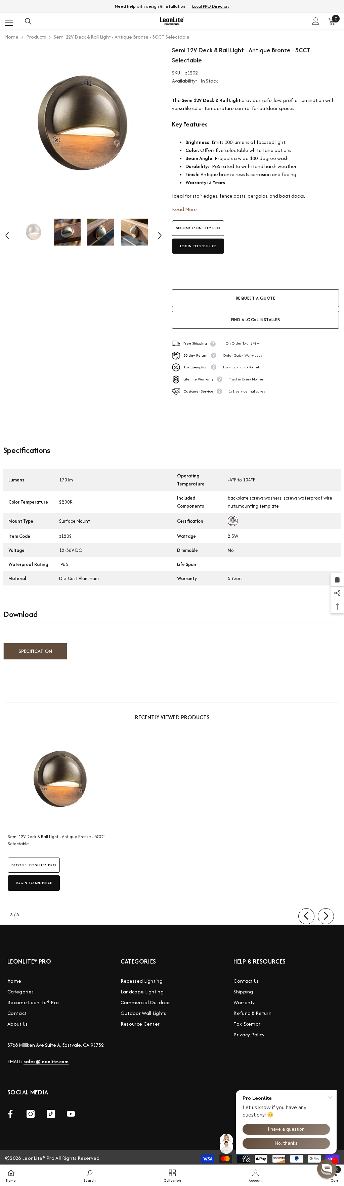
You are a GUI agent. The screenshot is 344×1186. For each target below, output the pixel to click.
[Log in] (315, 21)
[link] (89, 1175)
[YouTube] (70, 1113)
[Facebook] (10, 1113)
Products (36, 36)
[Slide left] (306, 916)
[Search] (28, 21)
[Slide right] (326, 916)
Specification (35, 651)
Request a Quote (255, 298)
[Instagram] (30, 1113)
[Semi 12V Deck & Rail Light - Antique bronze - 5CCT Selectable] (61, 780)
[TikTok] (50, 1113)
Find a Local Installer (255, 319)
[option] (83, 125)
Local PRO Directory (210, 6)
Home (11, 36)
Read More (184, 209)
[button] (7, 235)
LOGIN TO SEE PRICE (198, 246)
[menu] (9, 23)
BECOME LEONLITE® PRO (198, 227)
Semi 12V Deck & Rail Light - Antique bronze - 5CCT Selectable (56, 840)
